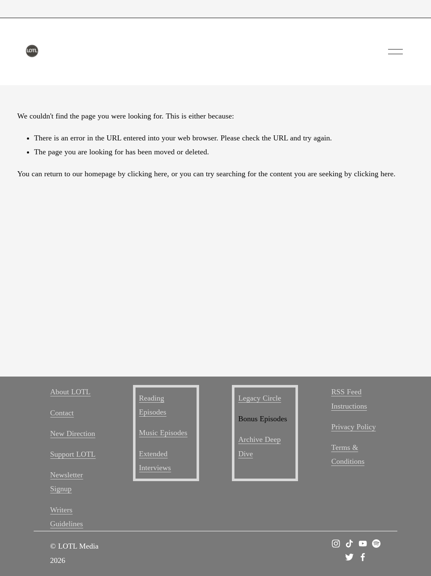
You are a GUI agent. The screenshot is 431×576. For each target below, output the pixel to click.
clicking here (147, 174)
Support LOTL (73, 454)
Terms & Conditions (347, 454)
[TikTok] (349, 543)
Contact (62, 413)
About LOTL (70, 392)
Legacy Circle (259, 398)
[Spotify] (376, 543)
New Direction (72, 433)
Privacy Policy (353, 427)
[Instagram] (336, 543)
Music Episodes (163, 432)
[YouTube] (363, 543)
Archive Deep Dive (259, 446)
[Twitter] (349, 557)
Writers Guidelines (66, 517)
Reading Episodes (152, 405)
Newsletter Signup (66, 482)
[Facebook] (363, 557)
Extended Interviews (155, 460)
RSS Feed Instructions (349, 399)
